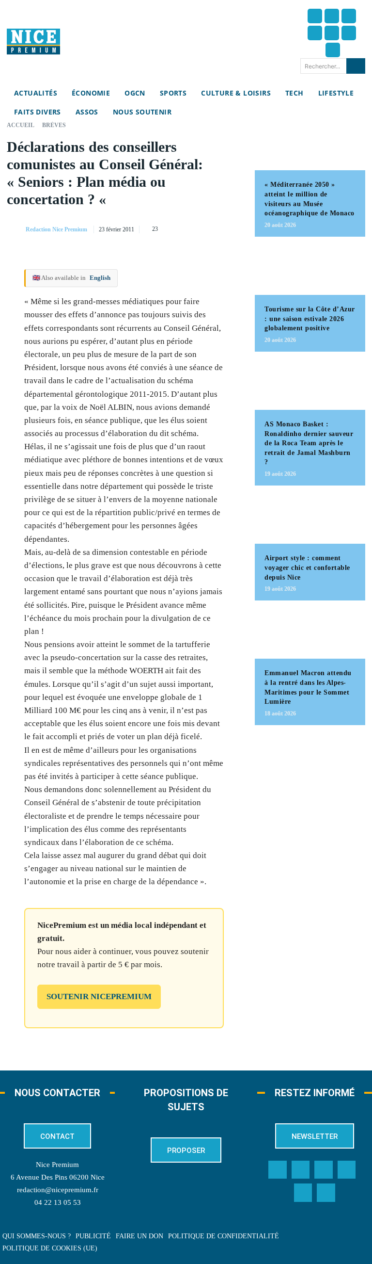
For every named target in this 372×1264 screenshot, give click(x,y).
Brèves (54, 125)
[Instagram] (348, 16)
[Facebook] (315, 16)
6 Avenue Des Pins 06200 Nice (58, 1177)
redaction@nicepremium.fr (57, 1190)
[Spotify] (303, 1192)
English (100, 277)
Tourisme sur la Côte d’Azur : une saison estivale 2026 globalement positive (309, 319)
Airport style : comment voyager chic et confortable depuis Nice (307, 567)
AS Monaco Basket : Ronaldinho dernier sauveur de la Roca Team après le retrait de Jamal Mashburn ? (308, 443)
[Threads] (315, 33)
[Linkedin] (348, 33)
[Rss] (326, 1192)
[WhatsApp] (209, 227)
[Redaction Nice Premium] (15, 229)
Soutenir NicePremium (99, 996)
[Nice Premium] (33, 41)
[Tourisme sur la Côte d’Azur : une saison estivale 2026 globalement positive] (310, 270)
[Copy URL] (142, 227)
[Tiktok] (332, 33)
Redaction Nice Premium (56, 229)
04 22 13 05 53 (57, 1202)
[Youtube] (333, 50)
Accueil (20, 125)
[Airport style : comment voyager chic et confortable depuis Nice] (310, 519)
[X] (187, 227)
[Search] (355, 66)
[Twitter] (332, 16)
